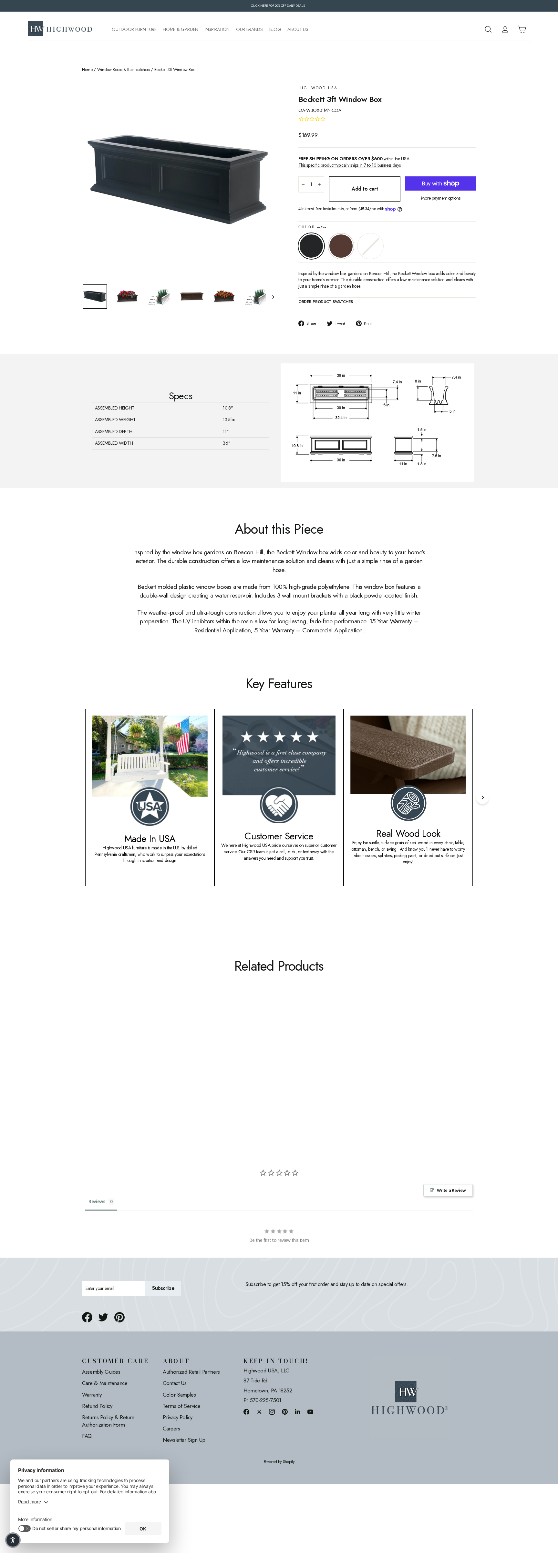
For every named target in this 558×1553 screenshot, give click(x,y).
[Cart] (521, 29)
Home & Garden (180, 29)
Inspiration (217, 29)
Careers (171, 1428)
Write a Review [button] (451, 1190)
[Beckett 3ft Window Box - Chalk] (102, 1075)
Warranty (91, 1395)
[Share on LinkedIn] (298, 1412)
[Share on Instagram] (272, 1412)
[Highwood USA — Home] (60, 29)
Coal (311, 246)
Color (312, 227)
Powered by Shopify (279, 1462)
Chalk (370, 246)
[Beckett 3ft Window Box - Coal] (86, 1075)
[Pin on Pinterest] (119, 1317)
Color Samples (179, 1395)
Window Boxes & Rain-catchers (123, 70)
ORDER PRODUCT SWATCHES (325, 302)
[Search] (488, 29)
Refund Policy (97, 1406)
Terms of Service (181, 1406)
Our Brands (249, 29)
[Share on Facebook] (87, 1317)
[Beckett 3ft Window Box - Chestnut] (94, 1075)
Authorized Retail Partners (191, 1372)
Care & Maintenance (105, 1383)
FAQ (87, 1436)
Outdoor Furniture (134, 29)
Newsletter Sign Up (184, 1440)
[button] (13, 1540)
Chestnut (341, 246)
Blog (275, 29)
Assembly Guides (101, 1372)
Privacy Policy (177, 1417)
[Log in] (505, 29)
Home (87, 70)
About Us (297, 29)
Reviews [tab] (96, 1201)
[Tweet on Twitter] (103, 1317)
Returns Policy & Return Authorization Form (108, 1421)
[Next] (482, 797)
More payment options (440, 198)
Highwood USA (318, 88)
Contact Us (175, 1383)
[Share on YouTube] (310, 1412)
